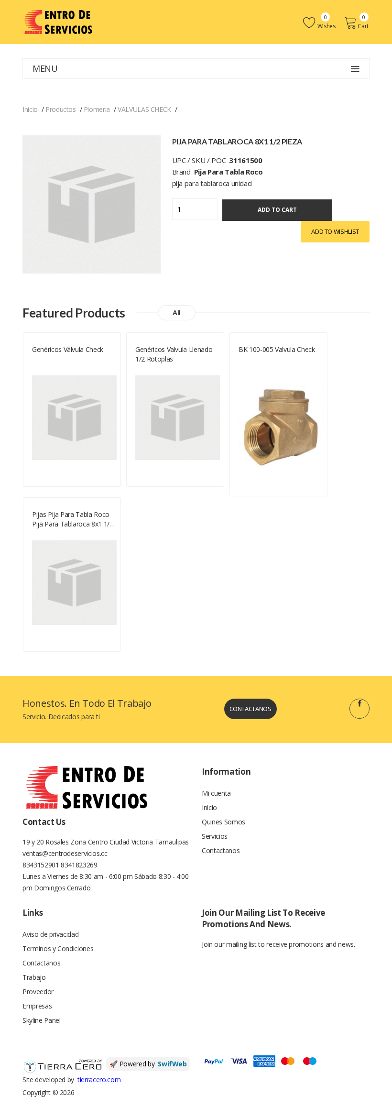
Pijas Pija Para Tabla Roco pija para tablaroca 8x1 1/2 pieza (72, 519)
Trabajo (34, 977)
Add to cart (277, 210)
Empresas (37, 1005)
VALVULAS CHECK (144, 109)
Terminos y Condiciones (57, 948)
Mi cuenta (216, 793)
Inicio (30, 109)
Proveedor (38, 991)
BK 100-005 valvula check (277, 349)
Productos (60, 109)
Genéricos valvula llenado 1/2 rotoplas (173, 354)
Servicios (215, 836)
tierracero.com (98, 1079)
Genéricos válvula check (67, 349)
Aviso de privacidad (50, 934)
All (177, 312)
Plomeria (97, 109)
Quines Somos (223, 821)
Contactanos (250, 708)
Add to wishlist (335, 231)
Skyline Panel (41, 1020)
